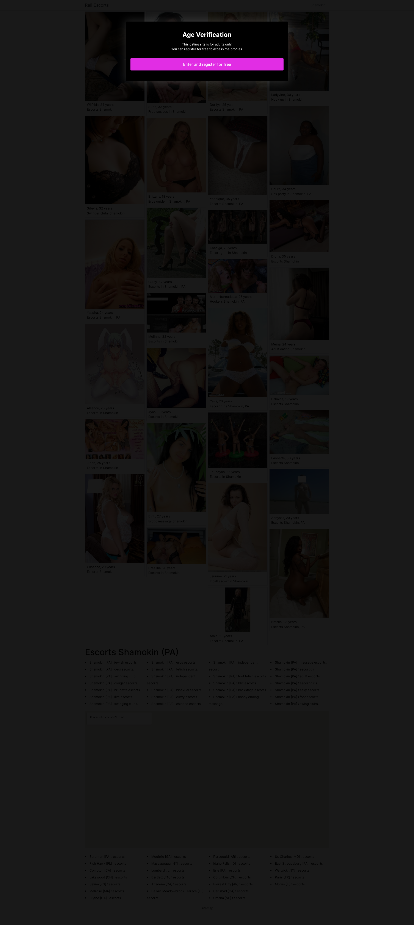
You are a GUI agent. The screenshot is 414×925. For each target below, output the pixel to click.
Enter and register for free (207, 64)
